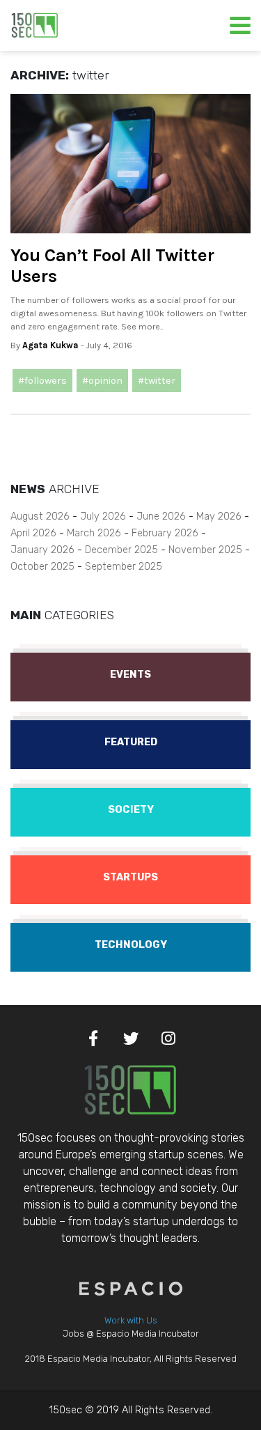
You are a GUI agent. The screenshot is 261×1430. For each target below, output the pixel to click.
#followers (42, 381)
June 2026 (161, 516)
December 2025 (121, 550)
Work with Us (130, 1320)
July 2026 (103, 516)
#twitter (156, 381)
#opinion (102, 381)
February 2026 (165, 533)
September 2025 (123, 567)
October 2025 (42, 567)
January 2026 (42, 550)
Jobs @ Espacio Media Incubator (131, 1333)
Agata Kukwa (50, 345)
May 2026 (219, 516)
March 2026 (94, 533)
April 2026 (33, 533)
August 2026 (40, 516)
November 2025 (205, 550)
